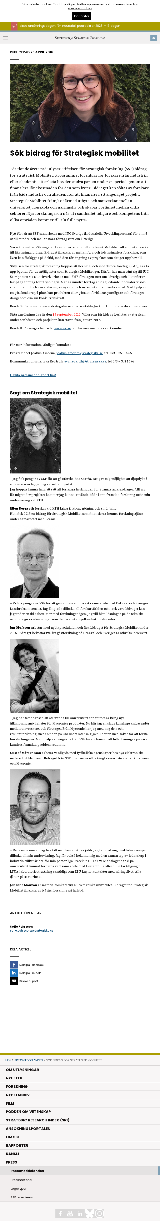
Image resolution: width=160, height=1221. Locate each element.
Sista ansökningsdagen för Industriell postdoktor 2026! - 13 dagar (70, 25)
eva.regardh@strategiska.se (85, 361)
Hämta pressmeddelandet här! (33, 375)
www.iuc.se (62, 328)
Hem (8, 1060)
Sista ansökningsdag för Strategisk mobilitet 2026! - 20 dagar (67, 29)
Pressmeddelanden (29, 1060)
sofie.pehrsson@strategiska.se (31, 931)
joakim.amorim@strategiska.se (79, 353)
